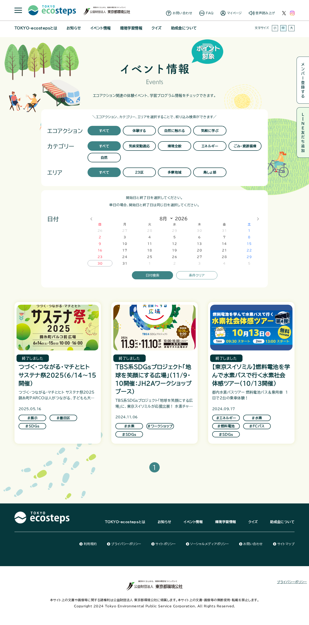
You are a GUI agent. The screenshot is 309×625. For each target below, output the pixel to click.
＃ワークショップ (160, 426)
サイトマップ (286, 544)
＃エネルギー (226, 418)
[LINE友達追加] (303, 132)
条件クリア (196, 275)
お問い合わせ (182, 13)
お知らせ (74, 28)
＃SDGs (32, 426)
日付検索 (152, 275)
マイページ (234, 13)
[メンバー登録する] (303, 80)
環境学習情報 (131, 28)
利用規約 (90, 544)
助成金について (184, 28)
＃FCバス (256, 426)
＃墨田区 (63, 418)
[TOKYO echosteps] (42, 514)
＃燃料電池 (226, 426)
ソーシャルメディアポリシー (209, 544)
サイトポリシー (165, 544)
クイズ (157, 28)
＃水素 (129, 426)
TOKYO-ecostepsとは (35, 28)
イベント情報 (100, 28)
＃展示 (32, 418)
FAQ (209, 13)
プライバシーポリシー (126, 544)
